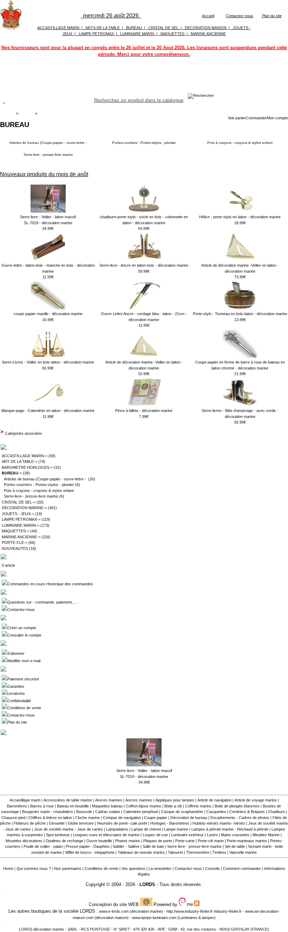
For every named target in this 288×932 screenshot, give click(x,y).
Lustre (212, 835)
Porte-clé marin (211, 841)
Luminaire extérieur (187, 835)
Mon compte (277, 118)
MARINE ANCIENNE (208, 34)
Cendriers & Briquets (247, 812)
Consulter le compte (24, 635)
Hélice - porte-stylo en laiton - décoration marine (240, 217)
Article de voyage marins (256, 800)
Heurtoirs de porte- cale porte (122, 823)
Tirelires (219, 852)
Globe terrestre (81, 823)
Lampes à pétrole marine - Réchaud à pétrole (229, 829)
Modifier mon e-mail (23, 661)
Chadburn (276, 812)
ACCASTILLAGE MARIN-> (24, 456)
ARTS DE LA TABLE (102, 28)
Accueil (208, 16)
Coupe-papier (155, 818)
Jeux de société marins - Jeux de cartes (68, 829)
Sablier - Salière (126, 846)
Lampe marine (176, 829)
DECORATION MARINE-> (24, 508)
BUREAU (134, 28)
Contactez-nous (239, 16)
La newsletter (160, 868)
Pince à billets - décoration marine (143, 410)
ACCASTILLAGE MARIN (58, 28)
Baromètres (17, 806)
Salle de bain (153, 846)
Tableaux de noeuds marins (141, 852)
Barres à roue (42, 806)
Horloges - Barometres (169, 823)
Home (8, 868)
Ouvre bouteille (99, 841)
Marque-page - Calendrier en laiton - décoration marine (47, 410)
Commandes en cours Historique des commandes (50, 584)
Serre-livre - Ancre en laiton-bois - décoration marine (143, 265)
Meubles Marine (266, 835)
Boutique (26, 113)
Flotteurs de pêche (30, 823)
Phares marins (127, 841)
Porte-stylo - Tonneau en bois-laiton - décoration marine (240, 314)
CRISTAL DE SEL (163, 28)
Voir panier (237, 118)
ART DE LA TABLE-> (19, 461)
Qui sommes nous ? (34, 868)
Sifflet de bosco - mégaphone (89, 852)
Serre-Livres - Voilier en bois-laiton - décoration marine (48, 362)
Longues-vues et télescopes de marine (106, 835)
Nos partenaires (67, 868)
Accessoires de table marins (68, 800)
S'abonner (16, 653)
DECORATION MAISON (206, 28)
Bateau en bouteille (73, 806)
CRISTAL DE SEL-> (18, 502)
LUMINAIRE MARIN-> (20, 525)
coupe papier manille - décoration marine (48, 314)
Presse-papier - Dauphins (88, 846)
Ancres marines (108, 800)
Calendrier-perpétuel (140, 812)
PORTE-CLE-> (14, 542)
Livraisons (16, 693)
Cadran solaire (107, 812)
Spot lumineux (58, 835)
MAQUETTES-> (15, 531)
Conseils (212, 868)
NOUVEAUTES (15, 548)
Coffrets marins (198, 806)
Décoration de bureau (188, 818)
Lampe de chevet (146, 829)
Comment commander (242, 868)
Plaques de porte (157, 841)
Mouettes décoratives (24, 841)
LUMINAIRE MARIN (137, 34)
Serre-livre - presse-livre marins (48, 155)
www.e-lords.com (114, 911)
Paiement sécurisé (23, 679)
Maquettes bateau (107, 806)
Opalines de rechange (64, 841)
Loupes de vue (155, 835)
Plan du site (272, 16)
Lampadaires (117, 829)
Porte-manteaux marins (247, 841)
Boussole (84, 812)
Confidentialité (19, 701)
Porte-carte (185, 841)
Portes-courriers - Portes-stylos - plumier (144, 143)
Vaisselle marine (243, 852)
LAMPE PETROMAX (96, 34)
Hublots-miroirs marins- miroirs (218, 823)
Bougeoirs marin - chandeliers (47, 812)
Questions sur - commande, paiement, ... (42, 602)
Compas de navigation (122, 818)
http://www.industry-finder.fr (189, 911)
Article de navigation (214, 800)
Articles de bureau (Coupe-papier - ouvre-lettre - (48, 143)
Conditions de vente (24, 708)
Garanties (15, 686)
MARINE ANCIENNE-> (21, 537)
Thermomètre (197, 852)
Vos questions (133, 868)
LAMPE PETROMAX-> (21, 519)
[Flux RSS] (201, 95)
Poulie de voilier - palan (43, 846)
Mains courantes (235, 835)
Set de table (235, 846)
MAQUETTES (172, 34)
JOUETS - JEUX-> (18, 514)
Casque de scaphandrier (182, 812)
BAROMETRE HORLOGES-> (27, 467)
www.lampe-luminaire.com (154, 918)
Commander (256, 118)
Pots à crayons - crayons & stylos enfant (240, 143)
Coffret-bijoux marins (143, 806)
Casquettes (216, 812)
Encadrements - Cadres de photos (239, 818)
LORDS (147, 884)
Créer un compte (21, 628)
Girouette (57, 823)
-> (12, 473)
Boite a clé (173, 806)
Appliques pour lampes (175, 800)
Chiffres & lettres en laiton (50, 818)
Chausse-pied (13, 818)
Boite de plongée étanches (237, 806)
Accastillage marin (24, 800)
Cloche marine (87, 818)
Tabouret (175, 852)
